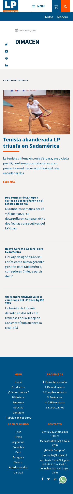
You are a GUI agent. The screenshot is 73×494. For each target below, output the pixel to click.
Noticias (18, 407)
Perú (18, 452)
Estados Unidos (18, 467)
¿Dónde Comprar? (54, 450)
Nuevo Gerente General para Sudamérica (24, 250)
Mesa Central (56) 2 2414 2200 (54, 443)
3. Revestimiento (55, 387)
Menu (41, 6)
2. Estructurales (54, 407)
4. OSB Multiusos (55, 402)
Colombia (18, 447)
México (18, 462)
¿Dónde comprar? (18, 392)
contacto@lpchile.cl (55, 455)
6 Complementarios (55, 392)
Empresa (18, 402)
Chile (18, 432)
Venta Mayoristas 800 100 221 (55, 434)
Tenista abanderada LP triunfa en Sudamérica (31, 142)
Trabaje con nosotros (18, 417)
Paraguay (18, 457)
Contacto (18, 412)
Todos (48, 17)
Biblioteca (18, 397)
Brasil (18, 437)
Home (18, 382)
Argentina (18, 442)
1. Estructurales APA (55, 382)
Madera (62, 17)
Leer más (9, 181)
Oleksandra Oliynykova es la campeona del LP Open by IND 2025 (24, 300)
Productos (18, 387)
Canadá (18, 472)
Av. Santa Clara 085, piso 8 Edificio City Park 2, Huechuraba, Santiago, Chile (55, 466)
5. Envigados (54, 397)
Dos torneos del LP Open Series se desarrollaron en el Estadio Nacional (24, 201)
